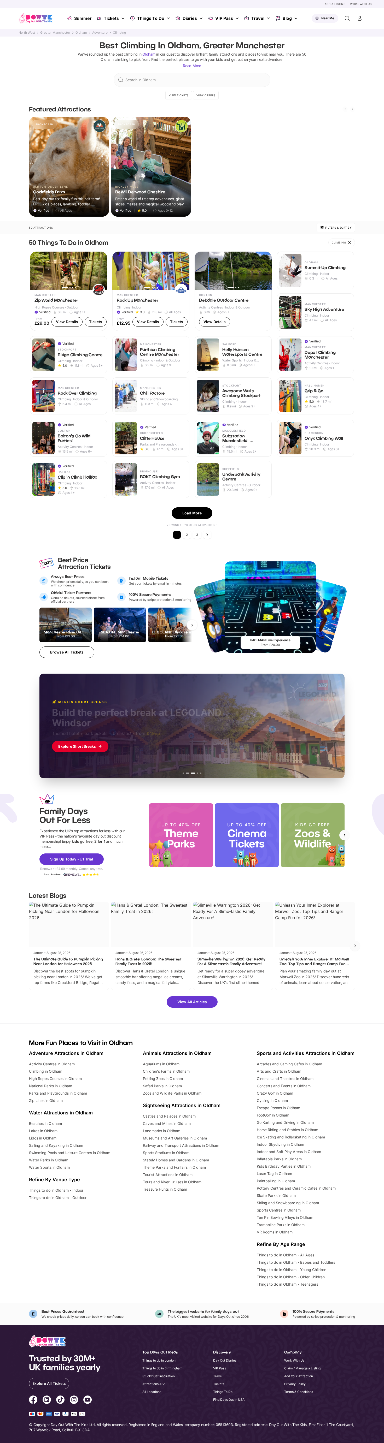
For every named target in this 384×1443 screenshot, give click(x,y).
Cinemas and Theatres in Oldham (285, 1078)
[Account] (359, 18)
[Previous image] (36, 270)
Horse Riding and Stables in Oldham (287, 1129)
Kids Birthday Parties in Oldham (284, 1166)
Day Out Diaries (224, 1360)
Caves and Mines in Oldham (167, 1123)
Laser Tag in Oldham (274, 1173)
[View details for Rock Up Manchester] (150, 291)
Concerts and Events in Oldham (284, 1086)
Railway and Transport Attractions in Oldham (181, 1145)
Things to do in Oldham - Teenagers (287, 1284)
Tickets (111, 18)
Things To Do (150, 18)
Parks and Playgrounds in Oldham (58, 1093)
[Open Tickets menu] (123, 18)
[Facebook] (33, 1400)
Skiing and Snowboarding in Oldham (288, 1203)
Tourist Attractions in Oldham (168, 1174)
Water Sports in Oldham (49, 1167)
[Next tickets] (192, 625)
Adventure (100, 32)
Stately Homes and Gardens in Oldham (176, 1160)
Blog (287, 18)
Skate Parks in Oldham (276, 1195)
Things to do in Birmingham (162, 1368)
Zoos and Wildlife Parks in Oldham (172, 1093)
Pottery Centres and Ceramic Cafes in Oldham (296, 1188)
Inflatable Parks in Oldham (279, 1159)
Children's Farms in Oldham (166, 1071)
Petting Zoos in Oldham (163, 1078)
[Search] (347, 18)
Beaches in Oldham (45, 1123)
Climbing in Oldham (45, 1071)
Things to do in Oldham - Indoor (56, 1190)
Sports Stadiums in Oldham (166, 1152)
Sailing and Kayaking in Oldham (56, 1145)
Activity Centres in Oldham (52, 1064)
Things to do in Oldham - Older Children (291, 1277)
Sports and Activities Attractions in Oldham (305, 1053)
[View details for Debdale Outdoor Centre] (233, 291)
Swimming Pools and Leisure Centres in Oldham (69, 1152)
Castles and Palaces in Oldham (169, 1116)
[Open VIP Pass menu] (237, 18)
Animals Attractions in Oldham (177, 1053)
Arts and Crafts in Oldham (279, 1071)
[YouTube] (87, 1400)
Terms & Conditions (298, 1392)
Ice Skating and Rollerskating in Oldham (291, 1137)
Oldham (81, 32)
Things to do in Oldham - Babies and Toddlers (296, 1262)
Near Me (327, 18)
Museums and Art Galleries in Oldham (175, 1138)
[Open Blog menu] (296, 18)
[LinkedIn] (47, 1400)
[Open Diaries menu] (201, 18)
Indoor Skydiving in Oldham (280, 1144)
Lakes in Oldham (43, 1131)
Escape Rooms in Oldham (278, 1108)
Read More (192, 65)
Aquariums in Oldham (161, 1064)
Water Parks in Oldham (48, 1160)
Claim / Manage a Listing (302, 1368)
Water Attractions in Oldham (61, 1112)
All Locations (151, 1392)
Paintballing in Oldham (276, 1181)
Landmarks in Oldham (161, 1131)
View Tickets (179, 95)
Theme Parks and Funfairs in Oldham (174, 1167)
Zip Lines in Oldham (46, 1100)
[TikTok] (60, 1400)
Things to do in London (159, 1360)
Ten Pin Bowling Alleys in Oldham (285, 1217)
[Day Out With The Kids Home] (36, 18)
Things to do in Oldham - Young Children (291, 1269)
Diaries (190, 18)
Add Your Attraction (298, 1376)
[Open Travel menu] (269, 18)
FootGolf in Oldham (273, 1115)
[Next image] (101, 270)
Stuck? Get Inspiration (158, 1376)
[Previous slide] (345, 109)
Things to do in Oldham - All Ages (285, 1255)
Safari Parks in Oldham (162, 1086)
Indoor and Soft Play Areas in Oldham (289, 1151)
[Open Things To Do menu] (169, 18)
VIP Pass (224, 18)
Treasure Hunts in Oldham (165, 1189)
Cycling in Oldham (272, 1100)
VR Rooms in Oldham (275, 1232)
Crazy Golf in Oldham (275, 1093)
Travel (257, 18)
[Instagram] (74, 1400)
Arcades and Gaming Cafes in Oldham (289, 1064)
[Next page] (207, 535)
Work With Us (360, 3)
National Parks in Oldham (50, 1086)
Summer (83, 18)
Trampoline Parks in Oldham (281, 1224)
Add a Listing (335, 3)
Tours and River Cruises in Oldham (172, 1182)
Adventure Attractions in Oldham (66, 1053)
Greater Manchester (55, 32)
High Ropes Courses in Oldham (55, 1078)
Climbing (119, 32)
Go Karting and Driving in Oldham (285, 1122)
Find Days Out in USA (229, 1400)
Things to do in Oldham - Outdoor (57, 1197)
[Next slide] (352, 109)
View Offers (206, 95)
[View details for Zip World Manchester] (68, 291)
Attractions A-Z (153, 1384)
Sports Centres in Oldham (279, 1210)
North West (27, 32)
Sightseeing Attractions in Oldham (181, 1105)
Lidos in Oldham (42, 1138)
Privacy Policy (295, 1384)
